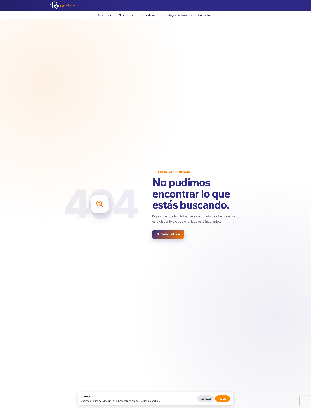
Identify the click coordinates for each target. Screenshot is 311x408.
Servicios (103, 15)
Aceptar (222, 398)
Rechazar (205, 398)
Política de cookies (150, 400)
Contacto (204, 15)
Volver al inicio (170, 234)
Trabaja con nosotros (178, 15)
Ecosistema (148, 15)
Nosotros (125, 15)
